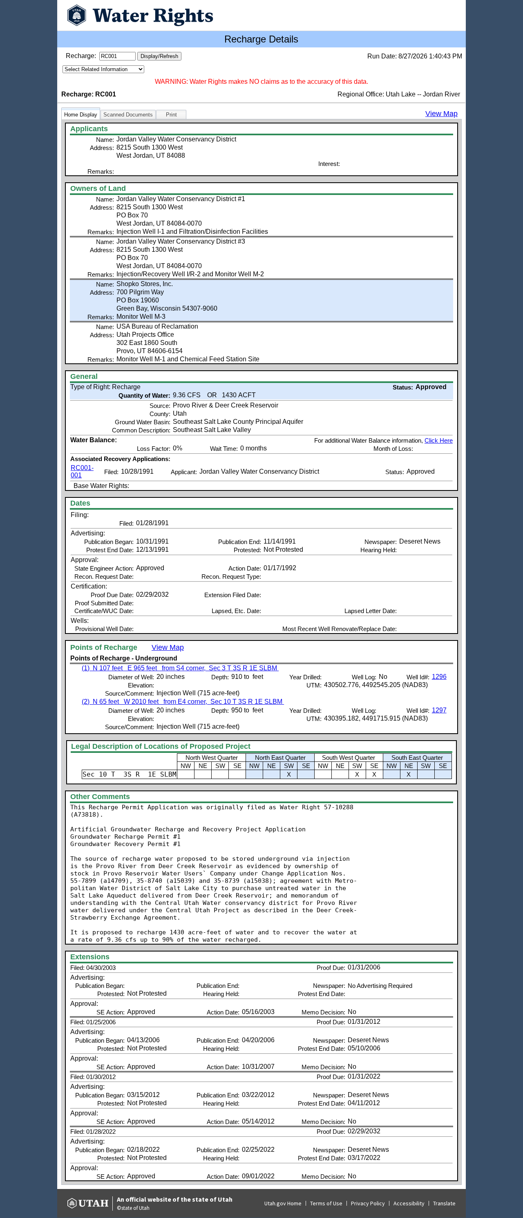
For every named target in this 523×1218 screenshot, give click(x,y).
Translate (444, 1203)
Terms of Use (326, 1203)
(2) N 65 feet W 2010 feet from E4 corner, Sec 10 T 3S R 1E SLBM (183, 701)
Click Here (439, 440)
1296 (439, 676)
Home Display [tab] (80, 115)
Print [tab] (171, 115)
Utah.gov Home (283, 1203)
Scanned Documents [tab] (128, 115)
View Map (441, 114)
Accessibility (409, 1203)
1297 (439, 710)
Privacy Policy (368, 1203)
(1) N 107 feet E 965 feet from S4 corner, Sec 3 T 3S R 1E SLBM (180, 668)
